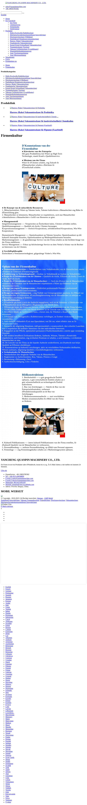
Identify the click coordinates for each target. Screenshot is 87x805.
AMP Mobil (48, 498)
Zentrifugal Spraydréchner (10, 500)
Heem (7, 19)
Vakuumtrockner (72, 500)
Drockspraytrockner (58, 500)
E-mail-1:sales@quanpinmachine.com (19, 478)
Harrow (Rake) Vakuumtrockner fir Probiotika (32, 112)
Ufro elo (4, 470)
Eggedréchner (45, 500)
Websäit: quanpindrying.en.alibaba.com (19, 484)
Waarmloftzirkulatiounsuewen (20, 51)
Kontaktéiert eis (11, 61)
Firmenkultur (14, 27)
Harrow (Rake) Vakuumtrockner (21, 41)
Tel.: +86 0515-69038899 (14, 476)
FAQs (7, 59)
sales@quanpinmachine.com (15, 7)
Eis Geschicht (10, 21)
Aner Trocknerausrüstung (19, 53)
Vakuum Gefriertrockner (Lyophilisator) (24, 49)
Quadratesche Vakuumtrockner (21, 43)
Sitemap (40, 498)
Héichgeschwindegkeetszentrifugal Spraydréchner (28, 35)
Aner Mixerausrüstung (18, 55)
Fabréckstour (14, 29)
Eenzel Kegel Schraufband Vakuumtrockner (25, 45)
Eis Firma (13, 23)
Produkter (8, 31)
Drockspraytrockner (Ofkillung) (21, 37)
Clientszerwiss (15, 25)
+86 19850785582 (12, 9)
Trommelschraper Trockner (19, 47)
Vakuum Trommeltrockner (30, 500)
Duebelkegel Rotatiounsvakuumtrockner (24, 39)
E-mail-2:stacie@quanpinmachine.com (19, 480)
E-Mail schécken (7, 506)
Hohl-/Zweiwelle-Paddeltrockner (22, 33)
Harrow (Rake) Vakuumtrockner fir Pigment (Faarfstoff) (36, 130)
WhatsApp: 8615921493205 (15, 482)
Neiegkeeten (9, 57)
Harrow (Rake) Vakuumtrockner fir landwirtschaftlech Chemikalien (41, 121)
